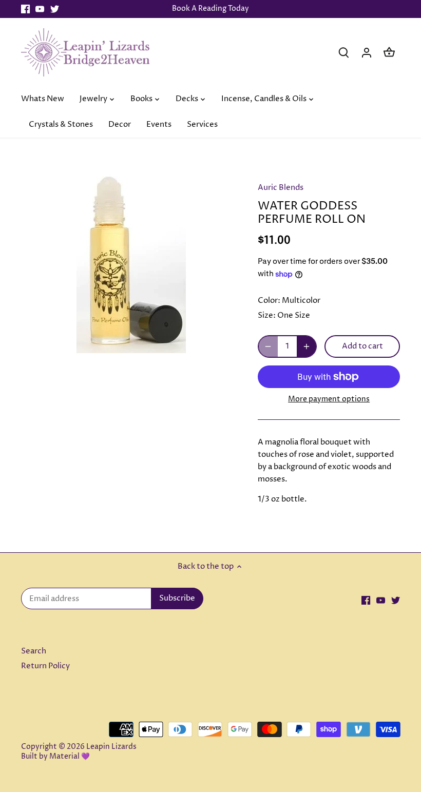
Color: (269, 300)
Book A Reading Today (210, 9)
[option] (130, 262)
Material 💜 (69, 756)
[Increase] (306, 346)
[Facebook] (25, 9)
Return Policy (45, 666)
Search (33, 651)
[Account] (366, 52)
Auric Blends (280, 187)
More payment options (329, 399)
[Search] (344, 52)
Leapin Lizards (111, 746)
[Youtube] (39, 9)
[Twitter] (54, 9)
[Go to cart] (389, 52)
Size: (267, 315)
